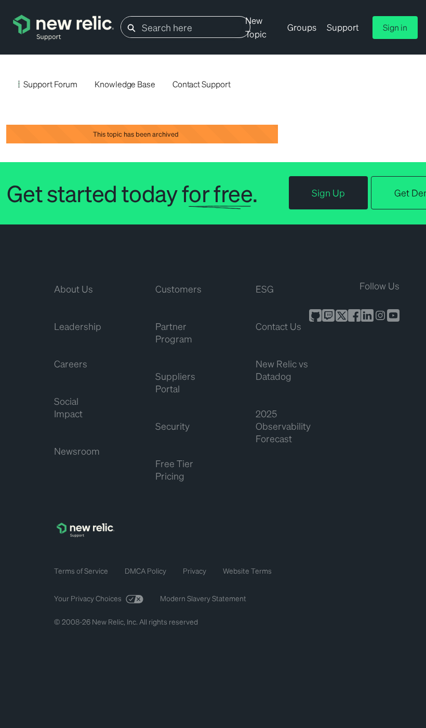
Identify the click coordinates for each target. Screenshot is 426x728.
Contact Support (201, 83)
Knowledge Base (125, 83)
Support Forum (50, 83)
